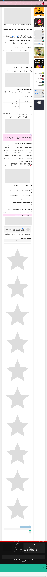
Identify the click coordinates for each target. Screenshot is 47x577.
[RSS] (39, 550)
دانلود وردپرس (37, 541)
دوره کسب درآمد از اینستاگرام (11, 541)
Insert (46, 576)
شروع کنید (16, 544)
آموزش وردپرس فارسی (41, 541)
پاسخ (46, 571)
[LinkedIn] (41, 550)
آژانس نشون (23, 562)
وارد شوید (29, 524)
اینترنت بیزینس (25, 541)
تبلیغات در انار (21, 549)
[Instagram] (4, 0)
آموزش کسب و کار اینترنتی (10, 556)
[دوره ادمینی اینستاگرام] (18, 225)
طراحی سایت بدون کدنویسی (19, 541)
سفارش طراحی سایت (32, 541)
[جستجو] (3, 6)
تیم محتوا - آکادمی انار (22, 228)
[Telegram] (3, 0)
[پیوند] (40, 3)
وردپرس (28, 541)
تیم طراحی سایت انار (15, 559)
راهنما (16, 547)
